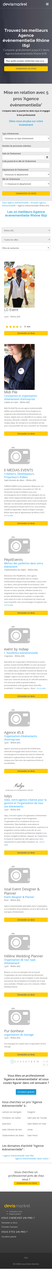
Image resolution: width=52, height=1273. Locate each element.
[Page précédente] (47, 1064)
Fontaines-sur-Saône (11, 1117)
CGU (26, 1257)
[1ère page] (43, 1064)
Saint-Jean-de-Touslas (37, 1117)
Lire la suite (8, 515)
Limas (30, 1129)
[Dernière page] (47, 1061)
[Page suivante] (43, 1061)
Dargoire (31, 1112)
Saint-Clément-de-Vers (12, 1129)
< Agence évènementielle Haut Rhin (18, 1155)
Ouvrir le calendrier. (47, 157)
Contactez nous (15, 1211)
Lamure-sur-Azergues (11, 1112)
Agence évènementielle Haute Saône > (32, 1158)
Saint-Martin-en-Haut (36, 1123)
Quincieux (6, 1123)
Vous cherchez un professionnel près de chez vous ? (26, 1177)
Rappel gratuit (15, 1214)
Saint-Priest (32, 1135)
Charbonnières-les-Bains (13, 1135)
